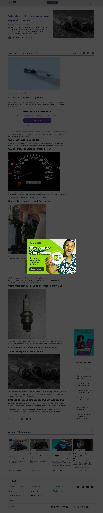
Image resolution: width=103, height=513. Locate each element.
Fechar (72, 240)
